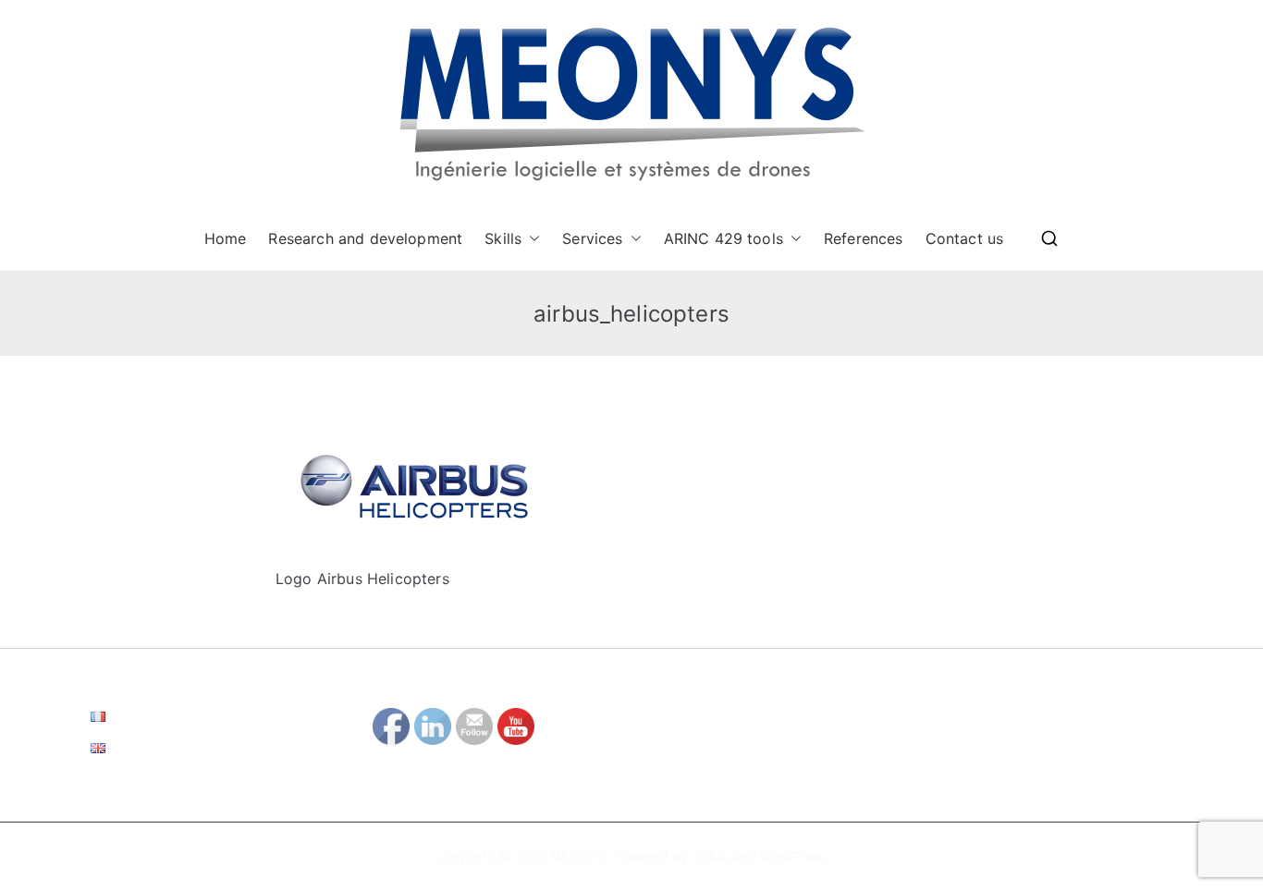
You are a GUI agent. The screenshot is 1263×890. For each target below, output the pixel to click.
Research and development (365, 238)
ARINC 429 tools (723, 238)
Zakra (711, 856)
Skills (502, 238)
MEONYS (578, 856)
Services (592, 238)
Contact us (965, 238)
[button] (530, 239)
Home (225, 238)
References (863, 238)
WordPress (793, 856)
